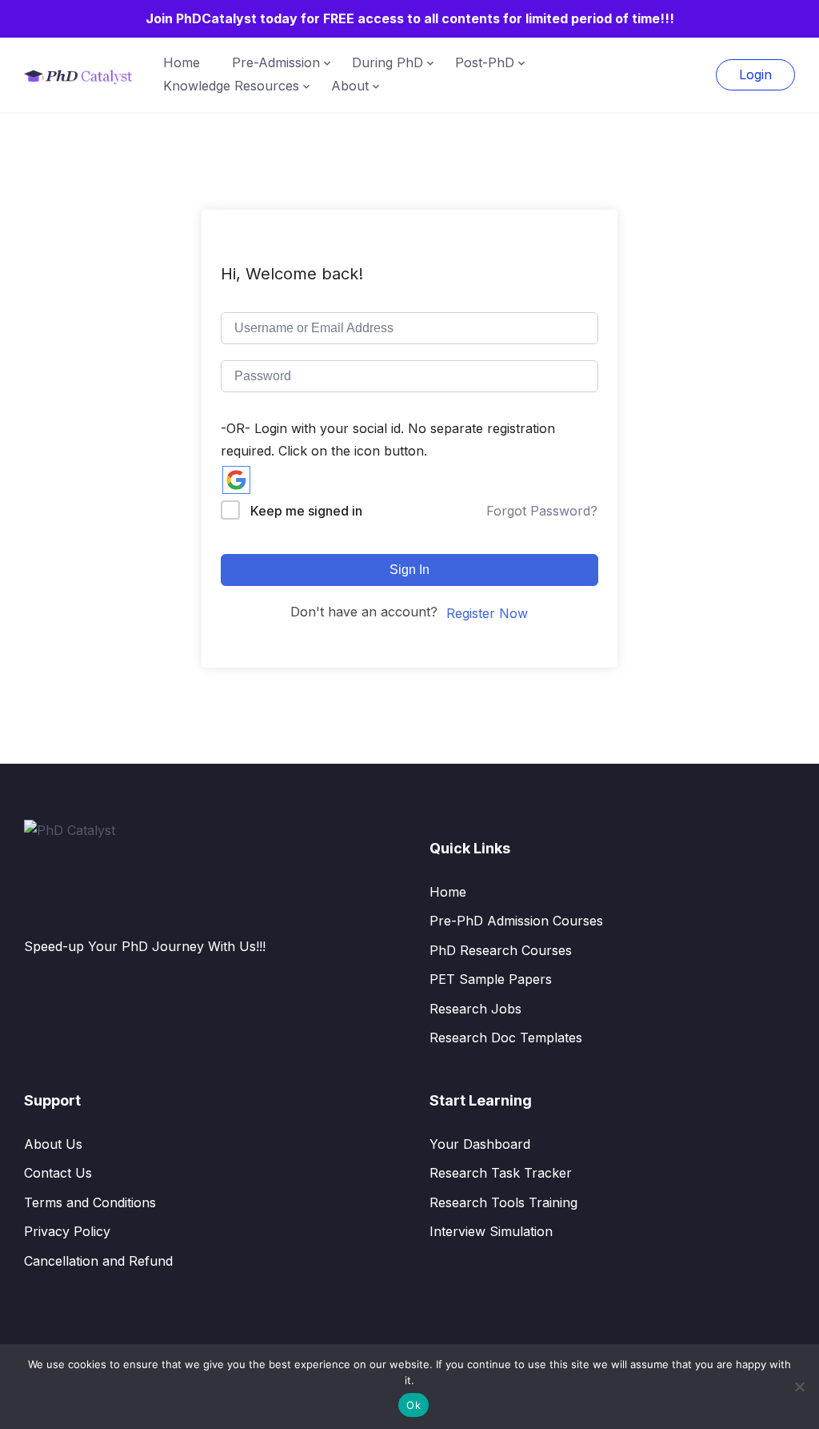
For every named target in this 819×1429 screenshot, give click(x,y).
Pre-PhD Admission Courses (516, 921)
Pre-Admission (276, 62)
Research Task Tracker (500, 1173)
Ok (413, 1405)
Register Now (487, 613)
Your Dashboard (479, 1144)
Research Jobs (475, 1009)
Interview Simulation (491, 1231)
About (350, 86)
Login (755, 74)
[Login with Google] (236, 480)
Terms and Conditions (90, 1202)
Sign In (409, 569)
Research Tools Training (503, 1202)
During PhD (387, 62)
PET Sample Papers (490, 979)
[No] (799, 1387)
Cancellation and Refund (98, 1261)
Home (181, 62)
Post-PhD (484, 62)
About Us (53, 1144)
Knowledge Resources (231, 86)
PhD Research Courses (500, 950)
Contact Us (58, 1173)
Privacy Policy (67, 1231)
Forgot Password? (541, 511)
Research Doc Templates (505, 1038)
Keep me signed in (306, 511)
